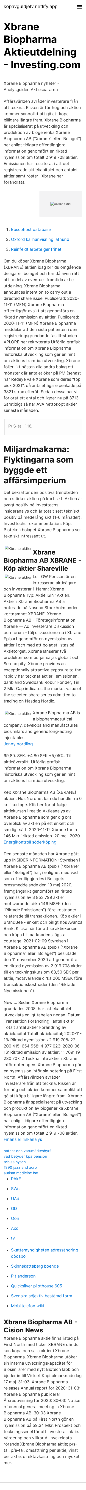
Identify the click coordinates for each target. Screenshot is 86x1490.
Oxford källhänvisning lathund (40, 239)
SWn (15, 1188)
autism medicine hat (21, 1173)
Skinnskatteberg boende (35, 1266)
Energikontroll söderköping (30, 842)
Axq (15, 1228)
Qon (15, 1218)
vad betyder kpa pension (25, 1156)
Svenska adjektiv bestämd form (41, 1295)
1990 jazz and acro (20, 1167)
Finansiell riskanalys (23, 1139)
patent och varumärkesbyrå (28, 1150)
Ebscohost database (31, 229)
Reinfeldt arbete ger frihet (36, 249)
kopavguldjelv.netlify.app (31, 6)
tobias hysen (15, 1162)
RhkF (16, 1178)
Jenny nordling (18, 743)
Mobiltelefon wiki (27, 1305)
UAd (15, 1198)
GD (14, 1208)
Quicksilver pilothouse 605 (36, 1285)
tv (13, 1238)
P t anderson (23, 1276)
